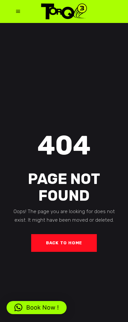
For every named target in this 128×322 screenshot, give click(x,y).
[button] (37, 307)
